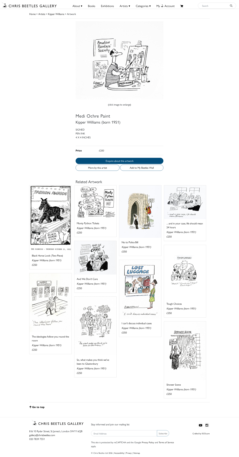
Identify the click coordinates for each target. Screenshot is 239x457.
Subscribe (163, 433)
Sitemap (136, 452)
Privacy (129, 452)
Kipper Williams (56, 14)
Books (91, 6)
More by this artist (97, 167)
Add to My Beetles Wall (142, 167)
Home (32, 14)
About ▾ (77, 6)
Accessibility (119, 452)
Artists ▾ (125, 6)
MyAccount (165, 6)
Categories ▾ (143, 6)
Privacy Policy (148, 442)
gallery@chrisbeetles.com (42, 435)
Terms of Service (166, 442)
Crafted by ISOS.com (201, 433)
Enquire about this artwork (119, 161)
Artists (41, 14)
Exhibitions (107, 6)
